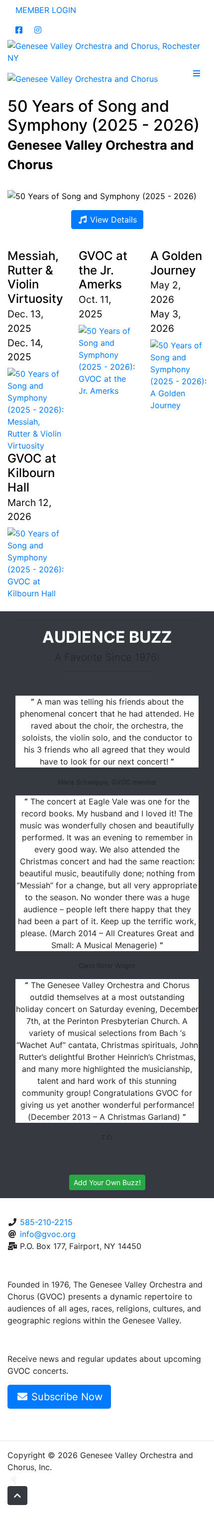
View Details (112, 220)
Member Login (45, 10)
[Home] (107, 51)
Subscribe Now (65, 1397)
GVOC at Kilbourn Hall (31, 473)
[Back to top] (17, 1495)
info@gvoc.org (48, 1234)
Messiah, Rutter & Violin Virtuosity (35, 277)
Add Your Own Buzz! (107, 1182)
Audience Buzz (107, 637)
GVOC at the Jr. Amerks (103, 270)
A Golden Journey (176, 263)
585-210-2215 (46, 1222)
